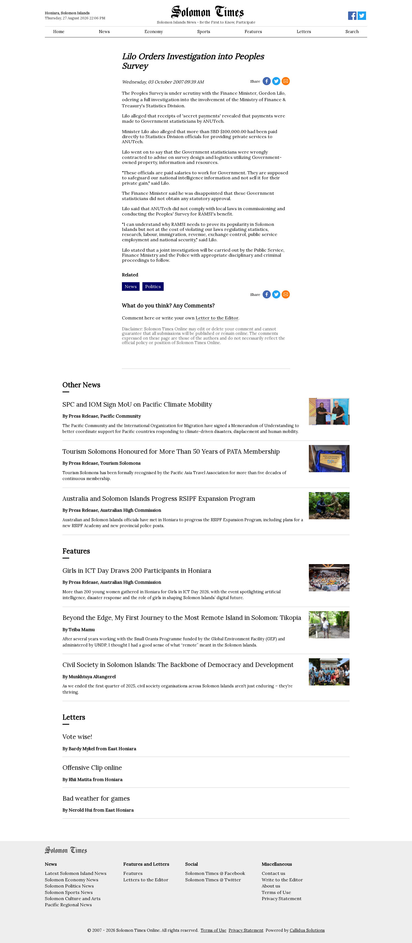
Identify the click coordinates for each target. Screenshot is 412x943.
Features (253, 31)
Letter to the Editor (217, 318)
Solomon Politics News (69, 886)
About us (271, 886)
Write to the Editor (282, 879)
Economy (154, 31)
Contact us (273, 873)
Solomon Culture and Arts (73, 898)
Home (58, 31)
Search (352, 31)
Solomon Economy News (71, 879)
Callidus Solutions (307, 930)
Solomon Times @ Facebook (215, 873)
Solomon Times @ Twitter (213, 879)
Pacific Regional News (68, 904)
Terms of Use (276, 892)
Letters (304, 31)
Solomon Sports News (69, 892)
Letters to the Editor (145, 879)
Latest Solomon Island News (76, 873)
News (104, 31)
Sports (203, 31)
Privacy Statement (282, 898)
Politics (153, 286)
